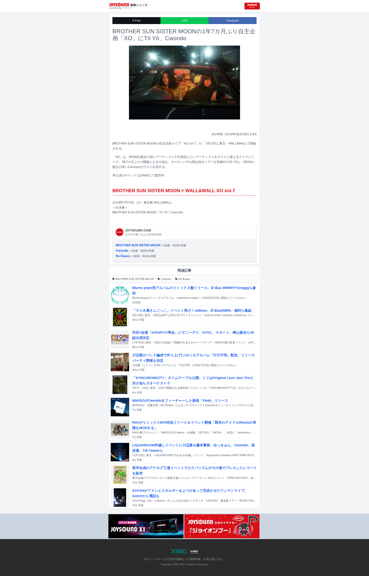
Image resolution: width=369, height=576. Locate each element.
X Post (136, 20)
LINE (185, 20)
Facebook (232, 20)
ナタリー (127, 7)
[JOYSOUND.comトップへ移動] (252, 6)
